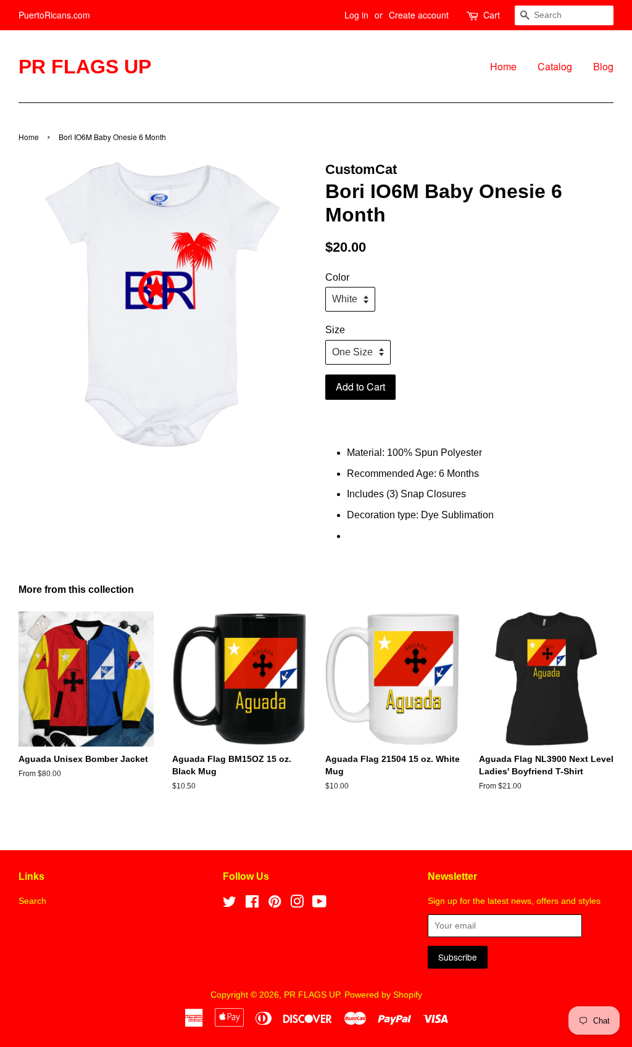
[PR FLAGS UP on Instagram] (297, 904)
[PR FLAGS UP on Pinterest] (274, 904)
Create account (419, 15)
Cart (491, 15)
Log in (356, 15)
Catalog (555, 66)
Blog (603, 66)
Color (337, 277)
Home (503, 66)
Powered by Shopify (383, 994)
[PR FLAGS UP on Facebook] (252, 904)
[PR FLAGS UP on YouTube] (319, 904)
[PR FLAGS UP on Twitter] (229, 904)
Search (32, 901)
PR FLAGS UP (85, 67)
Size (335, 330)
